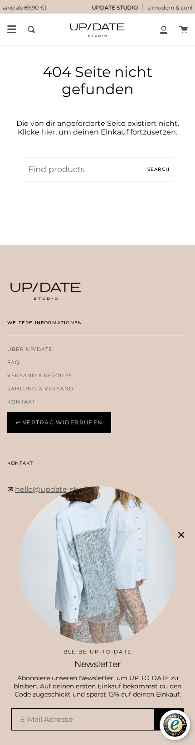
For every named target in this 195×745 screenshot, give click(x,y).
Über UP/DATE (29, 349)
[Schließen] (181, 534)
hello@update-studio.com (63, 489)
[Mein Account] (164, 29)
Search (158, 169)
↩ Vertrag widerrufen (59, 422)
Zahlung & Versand (40, 389)
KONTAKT (21, 402)
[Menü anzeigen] (12, 29)
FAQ (13, 362)
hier (48, 132)
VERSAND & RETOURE (39, 376)
